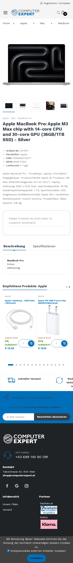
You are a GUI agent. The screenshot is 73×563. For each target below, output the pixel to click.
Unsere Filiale (10, 504)
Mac (42, 23)
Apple (23, 23)
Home (6, 23)
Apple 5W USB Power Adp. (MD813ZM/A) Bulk (52, 301)
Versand (7, 509)
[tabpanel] (19, 323)
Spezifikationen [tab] (44, 246)
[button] (58, 12)
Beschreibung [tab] (14, 246)
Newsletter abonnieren (52, 416)
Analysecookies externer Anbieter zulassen (38, 550)
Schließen (36, 558)
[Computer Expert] (25, 12)
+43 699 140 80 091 (31, 457)
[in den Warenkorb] (31, 343)
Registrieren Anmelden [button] (57, 3)
